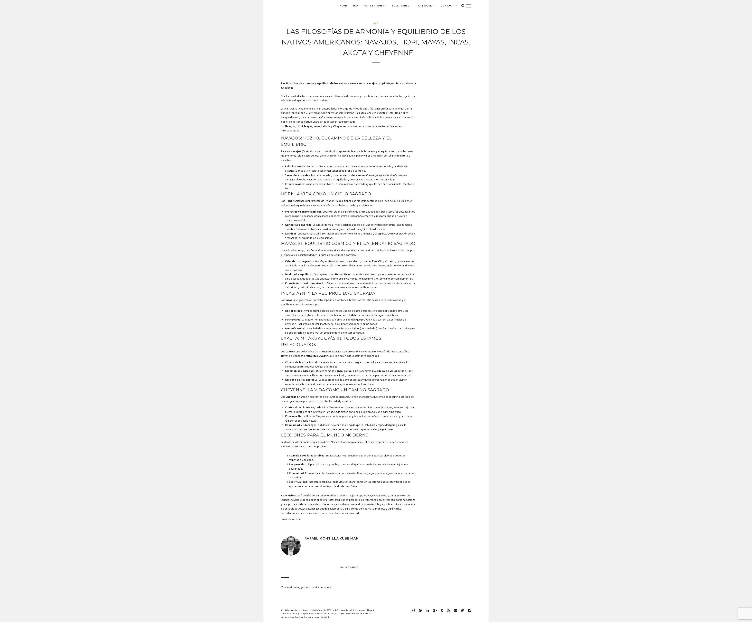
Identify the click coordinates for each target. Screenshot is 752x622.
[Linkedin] (427, 610)
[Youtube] (448, 610)
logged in (302, 587)
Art (376, 23)
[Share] (462, 6)
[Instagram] (413, 610)
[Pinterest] (420, 610)
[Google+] (434, 610)
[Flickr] (455, 610)
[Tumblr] (441, 610)
